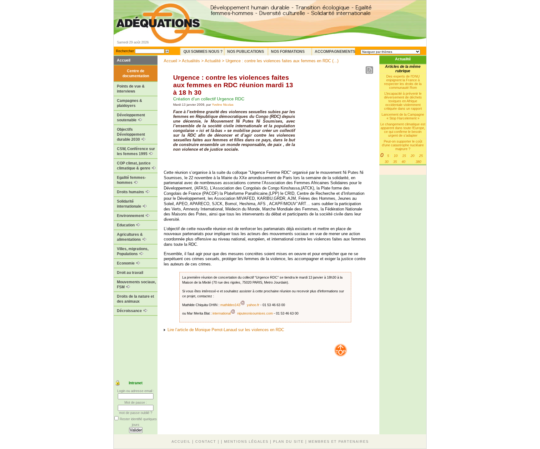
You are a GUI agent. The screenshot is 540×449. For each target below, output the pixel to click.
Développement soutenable (131, 117)
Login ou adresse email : (135, 391)
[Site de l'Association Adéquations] (160, 32)
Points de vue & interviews (131, 88)
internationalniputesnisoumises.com (242, 313)
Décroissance (130, 311)
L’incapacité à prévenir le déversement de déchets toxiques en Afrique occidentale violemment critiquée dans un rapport (403, 101)
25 (421, 156)
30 (386, 162)
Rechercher (125, 51)
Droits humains (131, 192)
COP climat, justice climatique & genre (134, 165)
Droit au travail (130, 272)
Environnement (131, 216)
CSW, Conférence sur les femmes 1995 (136, 151)
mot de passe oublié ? (135, 413)
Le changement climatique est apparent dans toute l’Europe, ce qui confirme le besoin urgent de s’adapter (402, 129)
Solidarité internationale (129, 204)
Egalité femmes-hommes (131, 180)
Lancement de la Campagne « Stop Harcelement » (403, 116)
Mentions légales (246, 441)
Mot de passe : (135, 402)
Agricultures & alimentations (130, 237)
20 (412, 156)
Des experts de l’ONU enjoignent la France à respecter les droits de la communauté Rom (403, 81)
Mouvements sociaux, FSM (136, 284)
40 (403, 162)
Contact (205, 441)
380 (418, 162)
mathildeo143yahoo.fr (239, 305)
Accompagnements (335, 51)
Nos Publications (245, 51)
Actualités (191, 60)
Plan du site (288, 441)
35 (395, 162)
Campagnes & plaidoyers (129, 103)
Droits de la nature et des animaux (135, 299)
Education (126, 225)
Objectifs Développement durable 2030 (131, 134)
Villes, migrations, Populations (132, 251)
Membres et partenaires (338, 441)
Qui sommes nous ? (202, 51)
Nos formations (288, 51)
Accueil (123, 60)
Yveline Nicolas (222, 104)
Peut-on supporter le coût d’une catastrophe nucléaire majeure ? (403, 145)
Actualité (403, 59)
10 (396, 156)
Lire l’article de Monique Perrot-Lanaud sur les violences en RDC (226, 329)
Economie (126, 263)
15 (404, 156)
